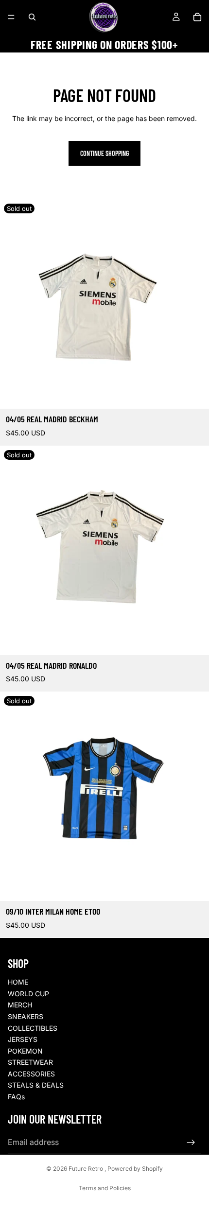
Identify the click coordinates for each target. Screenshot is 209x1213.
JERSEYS (22, 1039)
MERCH (20, 1005)
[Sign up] (191, 1142)
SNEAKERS (25, 1016)
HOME (18, 982)
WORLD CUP (28, 993)
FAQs (16, 1096)
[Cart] (197, 17)
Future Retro (86, 1168)
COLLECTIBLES (32, 1028)
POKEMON (25, 1051)
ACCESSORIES (31, 1074)
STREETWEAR (30, 1062)
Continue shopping (104, 153)
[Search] (32, 17)
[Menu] (11, 17)
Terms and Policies (105, 1188)
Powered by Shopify (135, 1168)
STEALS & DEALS (36, 1085)
